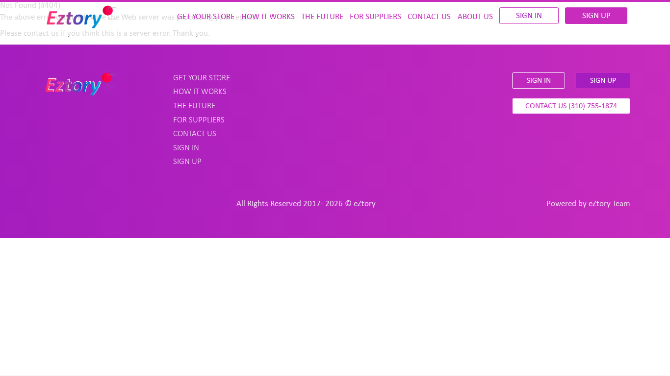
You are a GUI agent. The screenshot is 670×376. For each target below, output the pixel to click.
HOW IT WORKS (268, 17)
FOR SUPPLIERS (375, 17)
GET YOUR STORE (205, 17)
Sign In (529, 16)
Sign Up (596, 16)
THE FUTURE (322, 17)
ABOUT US (475, 17)
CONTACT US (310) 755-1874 (571, 106)
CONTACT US (429, 17)
